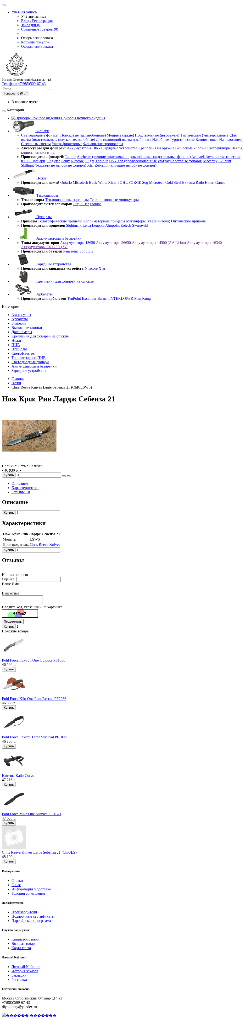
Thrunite (101, 161)
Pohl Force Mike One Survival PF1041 (31, 814)
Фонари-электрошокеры (103, 144)
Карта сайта (21, 948)
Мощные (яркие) (120, 135)
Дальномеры (21, 332)
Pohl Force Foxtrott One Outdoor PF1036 (33, 660)
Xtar (90, 165)
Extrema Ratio (193, 182)
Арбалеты (44, 294)
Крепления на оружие (156, 148)
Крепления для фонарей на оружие (64, 281)
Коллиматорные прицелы (104, 221)
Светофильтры (219, 148)
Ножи (40, 178)
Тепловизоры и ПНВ (28, 358)
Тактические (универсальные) (204, 135)
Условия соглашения (28, 893)
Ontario (66, 182)
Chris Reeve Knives (45, 544)
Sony (83, 251)
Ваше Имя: (11, 584)
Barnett (102, 298)
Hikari (209, 182)
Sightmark (74, 225)
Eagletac (53, 161)
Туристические (182, 139)
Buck (93, 182)
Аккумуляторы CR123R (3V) (44, 247)
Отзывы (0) (20, 492)
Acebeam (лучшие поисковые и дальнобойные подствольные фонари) (134, 157)
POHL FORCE (129, 182)
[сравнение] (69, 476)
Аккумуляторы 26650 (113, 243)
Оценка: (8, 579)
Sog (145, 182)
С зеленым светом (36, 144)
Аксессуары (21, 315)
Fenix (65, 161)
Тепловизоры (46, 195)
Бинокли (18, 323)
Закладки (19, 975)
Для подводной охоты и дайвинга (123, 139)
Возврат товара (23, 943)
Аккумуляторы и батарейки (58, 238)
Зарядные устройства (120, 148)
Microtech (80, 182)
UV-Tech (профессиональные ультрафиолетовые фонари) (155, 161)
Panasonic (70, 251)
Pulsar (84, 204)
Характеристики (25, 488)
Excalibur (89, 298)
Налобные (160, 139)
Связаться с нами (25, 939)
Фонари (42, 131)
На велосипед (230, 139)
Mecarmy (210, 161)
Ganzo (220, 182)
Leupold (98, 225)
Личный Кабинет (25, 967)
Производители (24, 912)
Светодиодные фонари (30, 362)
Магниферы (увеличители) (148, 221)
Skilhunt (224, 161)
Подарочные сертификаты (33, 916)
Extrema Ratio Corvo (18, 775)
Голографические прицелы (60, 221)
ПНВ (15, 345)
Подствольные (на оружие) (157, 135)
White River (107, 182)
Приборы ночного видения (82, 118)
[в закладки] (64, 476)
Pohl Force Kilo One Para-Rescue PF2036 (34, 699)
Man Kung (142, 298)
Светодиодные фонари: (40, 135)
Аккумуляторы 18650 (84, 148)
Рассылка (19, 980)
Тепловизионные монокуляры (114, 200)
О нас (16, 885)
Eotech (126, 225)
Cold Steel (173, 182)
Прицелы (43, 217)
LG (91, 251)
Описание (19, 483)
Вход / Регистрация (37, 21)
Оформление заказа (37, 46)
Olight (89, 161)
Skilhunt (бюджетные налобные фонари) (53, 165)
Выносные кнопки (190, 148)
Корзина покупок (35, 42)
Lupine (70, 157)
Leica (87, 225)
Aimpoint (112, 225)
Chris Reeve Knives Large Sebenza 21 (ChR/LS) (39, 852)
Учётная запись (24, 12)
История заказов (24, 971)
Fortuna (95, 204)
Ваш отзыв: (11, 593)
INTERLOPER (121, 298)
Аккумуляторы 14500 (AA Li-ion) (159, 243)
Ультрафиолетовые (67, 144)
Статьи (17, 880)
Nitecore (77, 161)
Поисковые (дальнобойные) (83, 135)
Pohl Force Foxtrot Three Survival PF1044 (34, 737)
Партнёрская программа (31, 921)
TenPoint (74, 298)
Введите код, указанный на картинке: (32, 607)
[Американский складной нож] (29, 462)
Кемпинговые (206, 139)
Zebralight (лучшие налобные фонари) (125, 165)
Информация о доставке (31, 889)
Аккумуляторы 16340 (204, 243)
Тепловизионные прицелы (67, 200)
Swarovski (140, 225)
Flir (75, 204)
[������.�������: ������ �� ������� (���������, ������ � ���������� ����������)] (29, 1015)
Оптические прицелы (188, 221)
